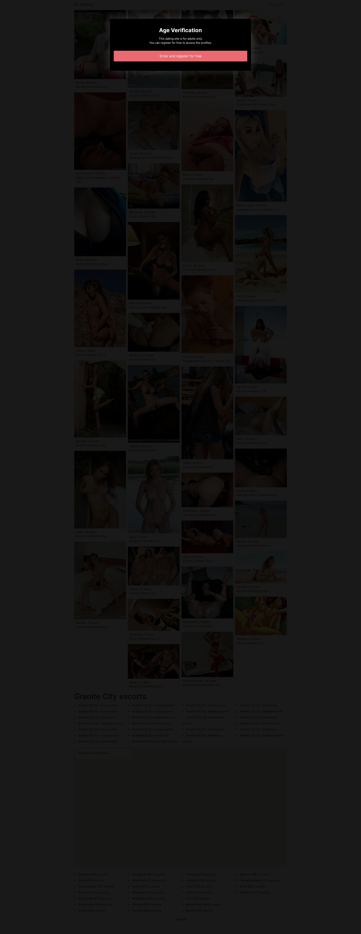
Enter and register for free (180, 56)
